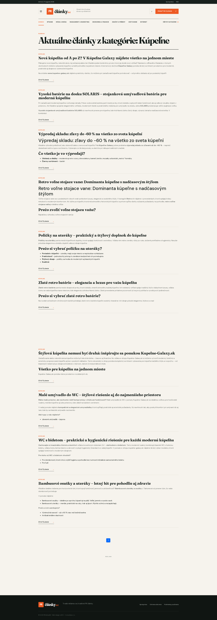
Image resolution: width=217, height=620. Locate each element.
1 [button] (108, 540)
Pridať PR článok (167, 11)
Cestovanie (132, 22)
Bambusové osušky (50, 500)
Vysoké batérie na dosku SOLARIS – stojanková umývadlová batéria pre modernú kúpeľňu (102, 96)
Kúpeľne (41, 54)
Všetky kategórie (171, 21)
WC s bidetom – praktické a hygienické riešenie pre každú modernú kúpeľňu (106, 440)
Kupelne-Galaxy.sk (135, 358)
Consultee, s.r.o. (70, 615)
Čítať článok (46, 80)
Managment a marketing (79, 22)
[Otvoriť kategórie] (40, 11)
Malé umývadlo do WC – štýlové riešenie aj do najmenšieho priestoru (99, 395)
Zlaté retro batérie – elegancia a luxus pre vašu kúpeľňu (87, 282)
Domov (41, 22)
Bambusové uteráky (50, 503)
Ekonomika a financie (100, 22)
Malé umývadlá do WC (116, 400)
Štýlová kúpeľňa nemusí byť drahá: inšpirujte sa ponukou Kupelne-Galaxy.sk (106, 353)
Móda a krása (61, 22)
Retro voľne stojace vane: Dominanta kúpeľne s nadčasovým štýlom (98, 182)
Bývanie (50, 22)
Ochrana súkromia (156, 604)
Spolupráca (169, 2)
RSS (177, 2)
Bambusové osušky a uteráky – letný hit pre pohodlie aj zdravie (94, 483)
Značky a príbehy (118, 22)
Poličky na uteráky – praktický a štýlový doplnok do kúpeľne (92, 235)
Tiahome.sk (148, 488)
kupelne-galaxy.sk (136, 448)
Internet (143, 22)
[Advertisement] (106, 329)
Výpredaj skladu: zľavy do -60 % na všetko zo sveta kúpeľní (90, 134)
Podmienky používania (171, 604)
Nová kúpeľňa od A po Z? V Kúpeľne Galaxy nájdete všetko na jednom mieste (106, 58)
